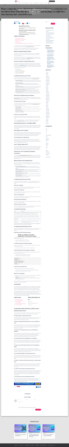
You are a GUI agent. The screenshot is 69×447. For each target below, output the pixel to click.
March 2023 (47, 123)
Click (32, 301)
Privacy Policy (22, 445)
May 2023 (47, 120)
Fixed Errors (18, 386)
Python (47, 147)
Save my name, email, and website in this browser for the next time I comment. (27, 407)
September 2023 (48, 116)
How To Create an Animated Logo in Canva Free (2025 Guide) (48, 435)
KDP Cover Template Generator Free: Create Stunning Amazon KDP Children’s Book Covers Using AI (50, 41)
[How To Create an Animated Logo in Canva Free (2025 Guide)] (48, 428)
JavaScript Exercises (27, 445)
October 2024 (47, 98)
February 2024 (47, 109)
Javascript (47, 143)
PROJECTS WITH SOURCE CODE (43, 445)
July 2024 (47, 102)
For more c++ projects (18, 304)
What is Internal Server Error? (19, 38)
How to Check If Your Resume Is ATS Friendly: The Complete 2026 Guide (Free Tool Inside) (50, 34)
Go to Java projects (18, 302)
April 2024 (47, 106)
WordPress (47, 154)
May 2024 (47, 105)
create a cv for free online (49, 36)
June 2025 (47, 87)
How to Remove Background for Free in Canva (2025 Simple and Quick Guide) (34, 435)
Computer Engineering (48, 135)
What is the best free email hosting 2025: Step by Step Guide (51, 59)
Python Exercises (37, 445)
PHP (46, 146)
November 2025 (48, 80)
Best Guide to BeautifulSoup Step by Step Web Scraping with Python (50, 66)
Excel (46, 136)
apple (46, 129)
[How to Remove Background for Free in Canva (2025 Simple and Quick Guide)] (34, 428)
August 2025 (47, 84)
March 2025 (47, 91)
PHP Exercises (32, 445)
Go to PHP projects (18, 301)
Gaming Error (47, 139)
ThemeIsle (54, 445)
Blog (18, 445)
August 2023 (47, 117)
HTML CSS (47, 140)
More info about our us (18, 42)
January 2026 (47, 77)
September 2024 (48, 99)
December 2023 (48, 112)
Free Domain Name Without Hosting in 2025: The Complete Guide (50, 63)
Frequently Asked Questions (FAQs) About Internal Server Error (24, 43)
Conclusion (17, 41)
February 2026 (47, 76)
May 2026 (47, 73)
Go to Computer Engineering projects (20, 303)
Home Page (16, 445)
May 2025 (47, 88)
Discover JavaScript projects (19, 300)
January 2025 (47, 94)
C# (46, 132)
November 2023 (48, 113)
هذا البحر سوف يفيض (48, 157)
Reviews (47, 150)
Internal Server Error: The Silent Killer (20, 39)
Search (53, 23)
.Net (46, 128)
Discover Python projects (18, 299)
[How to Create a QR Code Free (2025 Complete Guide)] (20, 428)
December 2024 (48, 95)
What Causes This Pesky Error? (19, 40)
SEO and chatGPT (48, 153)
